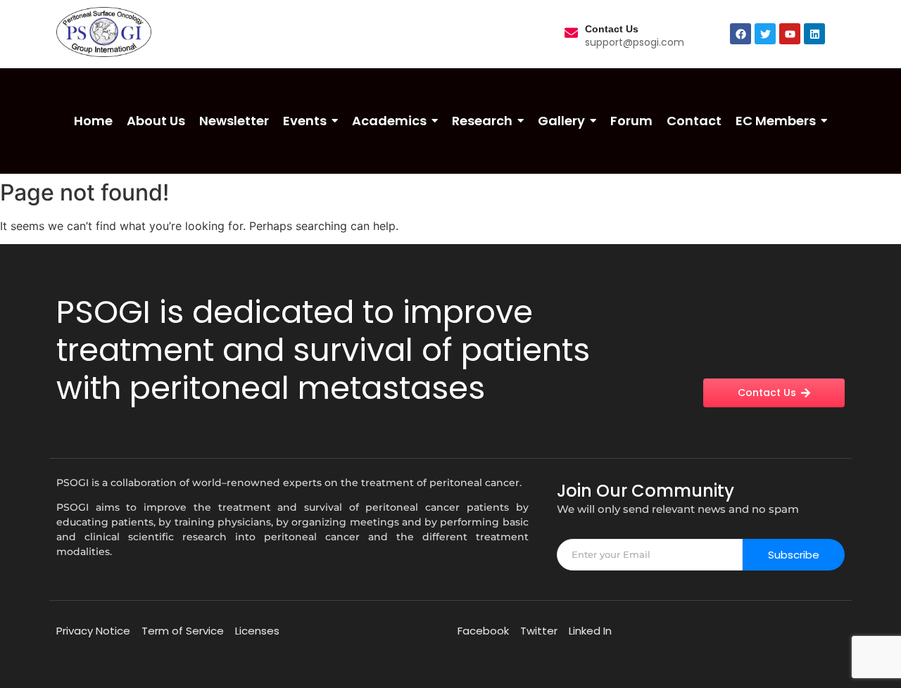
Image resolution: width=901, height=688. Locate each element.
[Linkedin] (814, 33)
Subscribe (793, 554)
